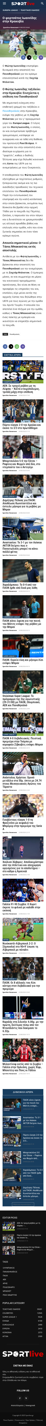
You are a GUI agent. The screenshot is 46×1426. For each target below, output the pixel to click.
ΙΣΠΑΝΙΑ (6, 457)
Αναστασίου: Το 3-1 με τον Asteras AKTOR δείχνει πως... (33, 1120)
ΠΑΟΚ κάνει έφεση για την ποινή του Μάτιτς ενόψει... (32, 1103)
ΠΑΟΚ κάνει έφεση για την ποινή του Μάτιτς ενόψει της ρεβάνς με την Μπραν (22, 624)
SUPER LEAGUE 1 (9, 496)
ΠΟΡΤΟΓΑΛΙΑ (8, 421)
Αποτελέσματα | (18, 1405)
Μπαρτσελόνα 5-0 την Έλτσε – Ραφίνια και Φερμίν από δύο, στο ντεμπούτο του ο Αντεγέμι (21, 464)
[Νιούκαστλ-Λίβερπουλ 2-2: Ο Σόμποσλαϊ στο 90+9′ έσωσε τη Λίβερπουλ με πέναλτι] (23, 929)
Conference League (11, 617)
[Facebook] (23, 57)
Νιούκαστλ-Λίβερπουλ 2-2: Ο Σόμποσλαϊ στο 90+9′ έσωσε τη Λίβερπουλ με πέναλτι (20, 946)
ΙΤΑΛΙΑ (5, 816)
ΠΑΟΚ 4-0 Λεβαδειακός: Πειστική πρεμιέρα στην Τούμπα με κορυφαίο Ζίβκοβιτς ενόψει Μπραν (23, 741)
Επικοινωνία (19, 1420)
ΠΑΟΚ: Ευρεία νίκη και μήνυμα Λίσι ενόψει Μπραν (23, 661)
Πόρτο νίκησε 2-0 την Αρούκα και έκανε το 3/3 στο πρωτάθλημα (22, 426)
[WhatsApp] (35, 57)
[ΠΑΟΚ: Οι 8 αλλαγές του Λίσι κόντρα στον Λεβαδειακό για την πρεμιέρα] (23, 968)
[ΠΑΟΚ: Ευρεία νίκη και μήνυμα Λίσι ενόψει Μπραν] (23, 646)
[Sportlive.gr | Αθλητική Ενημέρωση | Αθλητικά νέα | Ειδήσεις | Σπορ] (23, 1354)
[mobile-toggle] (4, 3)
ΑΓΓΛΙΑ (5, 940)
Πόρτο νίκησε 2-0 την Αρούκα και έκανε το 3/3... (33, 1138)
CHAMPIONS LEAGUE (11, 382)
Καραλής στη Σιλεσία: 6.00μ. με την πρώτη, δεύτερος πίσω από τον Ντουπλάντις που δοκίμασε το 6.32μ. (23, 1026)
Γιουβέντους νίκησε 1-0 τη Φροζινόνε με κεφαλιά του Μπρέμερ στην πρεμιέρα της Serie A (22, 824)
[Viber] (40, 57)
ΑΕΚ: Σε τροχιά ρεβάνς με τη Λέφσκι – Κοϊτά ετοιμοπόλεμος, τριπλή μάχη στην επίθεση (21, 389)
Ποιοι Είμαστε (8, 1420)
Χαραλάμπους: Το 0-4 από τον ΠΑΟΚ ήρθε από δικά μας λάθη (20, 586)
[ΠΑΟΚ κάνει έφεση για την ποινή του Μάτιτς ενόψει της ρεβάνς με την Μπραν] (23, 606)
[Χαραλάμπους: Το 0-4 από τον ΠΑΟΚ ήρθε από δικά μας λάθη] (23, 570)
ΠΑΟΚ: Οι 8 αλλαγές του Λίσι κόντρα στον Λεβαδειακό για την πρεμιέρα (21, 985)
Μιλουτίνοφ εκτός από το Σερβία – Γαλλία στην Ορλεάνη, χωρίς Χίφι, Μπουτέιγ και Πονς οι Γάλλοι (23, 1067)
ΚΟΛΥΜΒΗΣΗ (8, 774)
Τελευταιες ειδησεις (30, 10)
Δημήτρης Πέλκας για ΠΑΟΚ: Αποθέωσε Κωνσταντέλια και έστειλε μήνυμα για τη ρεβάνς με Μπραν (22, 505)
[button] (42, 3)
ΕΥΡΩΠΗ (6, 900)
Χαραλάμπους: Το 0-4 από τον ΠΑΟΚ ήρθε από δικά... (33, 1173)
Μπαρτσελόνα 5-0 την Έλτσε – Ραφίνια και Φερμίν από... (32, 1155)
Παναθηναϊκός (11, 111)
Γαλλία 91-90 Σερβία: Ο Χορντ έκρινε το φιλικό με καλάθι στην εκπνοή (21, 907)
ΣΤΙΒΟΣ (6, 1018)
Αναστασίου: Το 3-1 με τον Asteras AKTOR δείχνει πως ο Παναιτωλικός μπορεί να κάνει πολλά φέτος (22, 547)
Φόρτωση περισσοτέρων (22, 1204)
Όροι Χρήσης (30, 1420)
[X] (29, 57)
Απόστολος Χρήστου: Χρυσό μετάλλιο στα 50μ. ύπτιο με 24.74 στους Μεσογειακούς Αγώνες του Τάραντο (22, 782)
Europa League (10, 10)
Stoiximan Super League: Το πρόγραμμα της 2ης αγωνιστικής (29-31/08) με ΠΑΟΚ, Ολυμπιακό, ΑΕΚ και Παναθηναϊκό (21, 700)
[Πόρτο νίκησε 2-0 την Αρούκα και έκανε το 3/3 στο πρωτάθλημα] (23, 410)
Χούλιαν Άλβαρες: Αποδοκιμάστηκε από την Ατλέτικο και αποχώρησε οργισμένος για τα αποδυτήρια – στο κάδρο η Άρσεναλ (23, 866)
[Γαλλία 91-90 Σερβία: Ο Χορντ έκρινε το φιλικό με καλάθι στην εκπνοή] (23, 890)
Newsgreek (30, 1405)
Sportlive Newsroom (10, 27)
